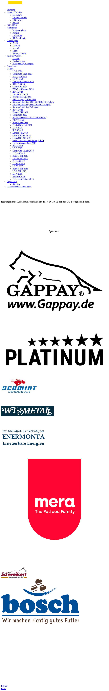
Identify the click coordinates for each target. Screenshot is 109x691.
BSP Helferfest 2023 (21, 97)
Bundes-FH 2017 (20, 156)
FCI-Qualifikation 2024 (23, 89)
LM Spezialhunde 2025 (23, 81)
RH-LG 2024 (18, 84)
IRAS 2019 (17, 130)
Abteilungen (12, 40)
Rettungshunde (19, 53)
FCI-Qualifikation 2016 (23, 179)
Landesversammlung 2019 (24, 143)
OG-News (17, 20)
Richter (15, 33)
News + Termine (14, 12)
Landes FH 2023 (20, 94)
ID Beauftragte (19, 38)
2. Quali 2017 (18, 161)
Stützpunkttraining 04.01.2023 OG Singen (31, 104)
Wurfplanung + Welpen (22, 63)
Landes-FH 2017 (20, 158)
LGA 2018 (17, 148)
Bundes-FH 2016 (20, 168)
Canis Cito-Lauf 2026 (22, 74)
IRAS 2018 (17, 145)
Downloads (12, 66)
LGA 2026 (12, 25)
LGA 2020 (17, 127)
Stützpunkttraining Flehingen (25, 107)
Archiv (15, 22)
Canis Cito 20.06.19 (21, 138)
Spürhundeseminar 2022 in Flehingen (29, 117)
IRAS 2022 (17, 110)
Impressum (12, 181)
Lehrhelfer (17, 35)
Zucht (15, 43)
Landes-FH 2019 (20, 133)
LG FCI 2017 (18, 163)
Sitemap (16, 184)
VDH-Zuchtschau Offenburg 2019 (28, 140)
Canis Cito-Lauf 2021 (22, 125)
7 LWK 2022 (18, 120)
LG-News (17, 15)
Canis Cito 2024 (19, 86)
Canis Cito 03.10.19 (21, 135)
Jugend (15, 48)
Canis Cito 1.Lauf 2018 (23, 151)
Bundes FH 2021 (20, 122)
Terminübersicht (19, 17)
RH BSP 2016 (18, 176)
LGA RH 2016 (19, 171)
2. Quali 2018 (18, 153)
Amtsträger (12, 27)
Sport (14, 51)
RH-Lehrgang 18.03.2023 (24, 99)
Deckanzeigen (18, 61)
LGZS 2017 (17, 166)
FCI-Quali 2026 (19, 76)
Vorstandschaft (19, 30)
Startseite (11, 10)
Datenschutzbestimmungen (19, 186)
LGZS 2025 (17, 79)
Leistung (16, 45)
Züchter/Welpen (14, 56)
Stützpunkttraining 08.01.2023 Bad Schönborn (33, 102)
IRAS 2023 (17, 92)
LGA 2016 (17, 174)
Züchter (15, 58)
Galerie (10, 69)
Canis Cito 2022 (19, 115)
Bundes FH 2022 (20, 112)
